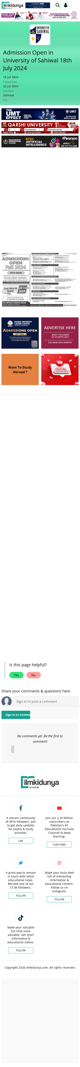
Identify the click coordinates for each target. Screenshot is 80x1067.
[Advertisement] (40, 193)
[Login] (65, 5)
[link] (37, 5)
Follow (21, 895)
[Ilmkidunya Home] (12, 5)
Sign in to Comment (18, 715)
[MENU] (75, 5)
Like (20, 841)
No (33, 675)
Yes (16, 675)
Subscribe (59, 844)
